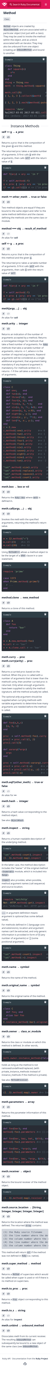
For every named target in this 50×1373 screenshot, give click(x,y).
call (16, 237)
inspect (18, 1319)
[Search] (10, 4)
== (15, 795)
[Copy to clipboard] (43, 59)
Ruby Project (42, 1358)
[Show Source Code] (8, 137)
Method (9, 12)
